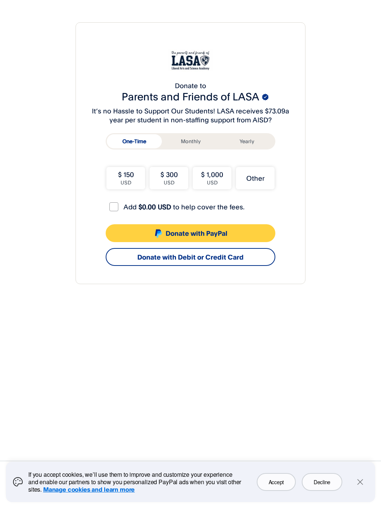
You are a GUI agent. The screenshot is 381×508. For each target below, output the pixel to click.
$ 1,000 (212, 178)
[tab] (134, 141)
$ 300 (169, 178)
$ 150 (126, 178)
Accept (276, 482)
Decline (322, 482)
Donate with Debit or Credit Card (190, 257)
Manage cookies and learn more (89, 489)
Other (255, 178)
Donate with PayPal (196, 233)
